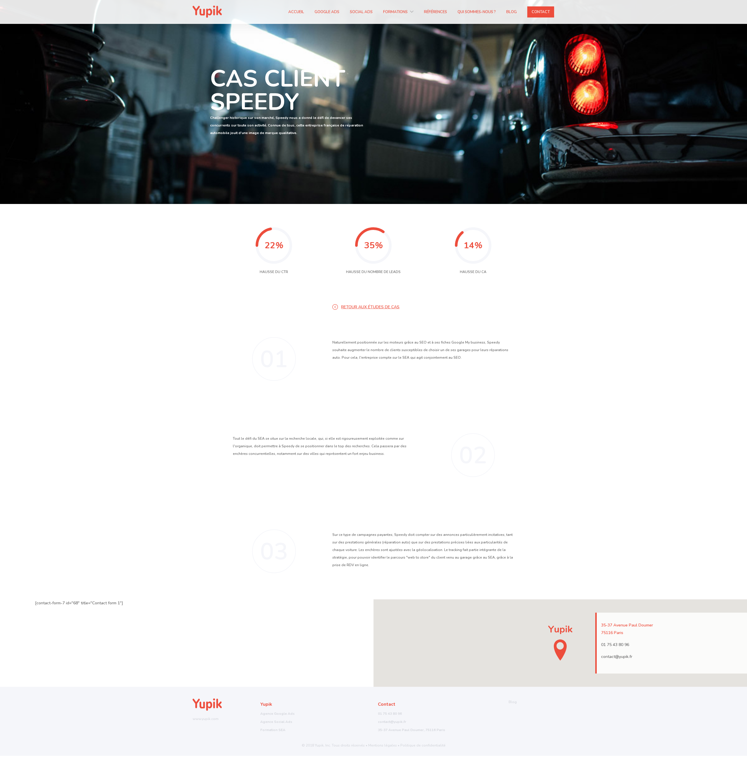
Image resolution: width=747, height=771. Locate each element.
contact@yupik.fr (616, 656)
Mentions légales (382, 745)
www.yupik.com (206, 719)
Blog (513, 702)
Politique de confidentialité (423, 745)
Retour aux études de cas (370, 307)
